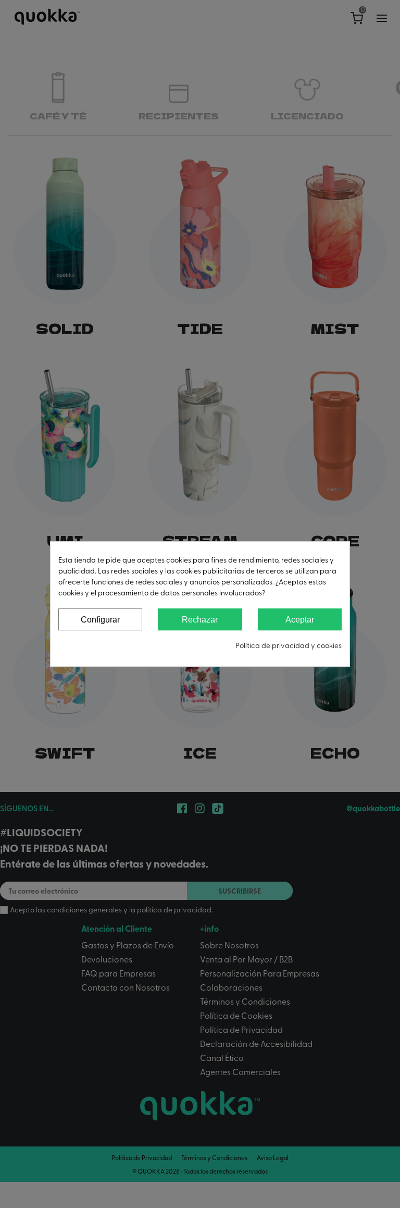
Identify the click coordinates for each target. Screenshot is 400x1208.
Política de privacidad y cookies (288, 645)
